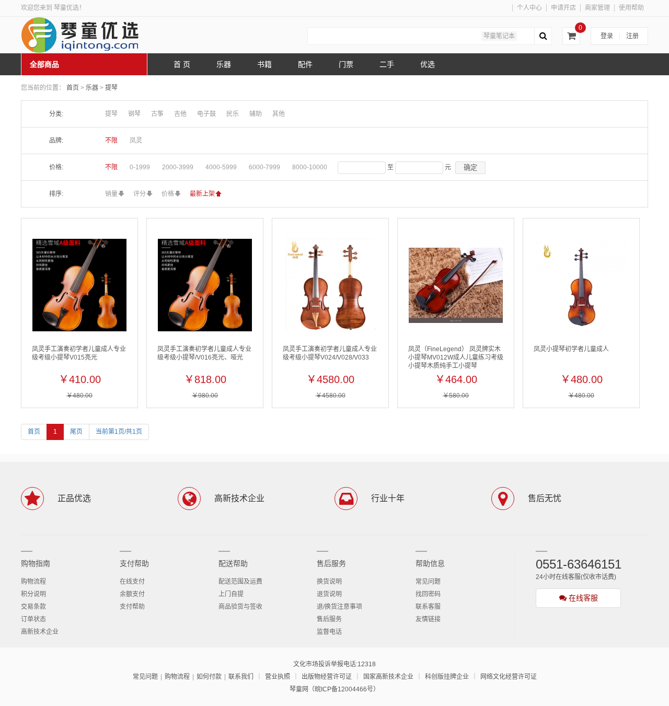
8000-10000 (309, 167)
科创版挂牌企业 (447, 676)
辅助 (255, 114)
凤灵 (136, 140)
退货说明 (329, 594)
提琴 (111, 87)
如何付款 (209, 676)
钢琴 (134, 114)
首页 (72, 87)
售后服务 (331, 563)
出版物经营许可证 (327, 676)
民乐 (232, 114)
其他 (278, 114)
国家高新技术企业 (388, 676)
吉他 (180, 114)
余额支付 (132, 594)
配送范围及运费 (240, 581)
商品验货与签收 (240, 606)
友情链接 (428, 619)
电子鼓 (206, 114)
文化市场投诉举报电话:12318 (334, 664)
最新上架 (202, 194)
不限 (111, 140)
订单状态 (33, 619)
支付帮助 (134, 563)
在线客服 (582, 598)
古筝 (157, 114)
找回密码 (428, 594)
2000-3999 (177, 167)
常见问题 (428, 581)
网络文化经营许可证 (508, 676)
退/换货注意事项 (339, 606)
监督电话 (329, 631)
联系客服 (428, 606)
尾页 (76, 431)
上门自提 (231, 594)
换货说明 (329, 581)
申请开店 (563, 7)
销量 (111, 194)
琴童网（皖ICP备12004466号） (334, 689)
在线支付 (132, 581)
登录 (607, 36)
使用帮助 (631, 7)
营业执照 (277, 676)
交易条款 (33, 606)
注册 (632, 36)
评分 (139, 194)
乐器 (93, 87)
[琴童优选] (99, 35)
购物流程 (33, 581)
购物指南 (35, 563)
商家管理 (597, 7)
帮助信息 (430, 563)
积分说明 (33, 594)
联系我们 (240, 676)
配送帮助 (233, 563)
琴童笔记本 (499, 36)
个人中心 (529, 7)
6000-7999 (264, 167)
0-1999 (140, 167)
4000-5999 (221, 167)
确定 (470, 167)
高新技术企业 (40, 631)
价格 (168, 194)
